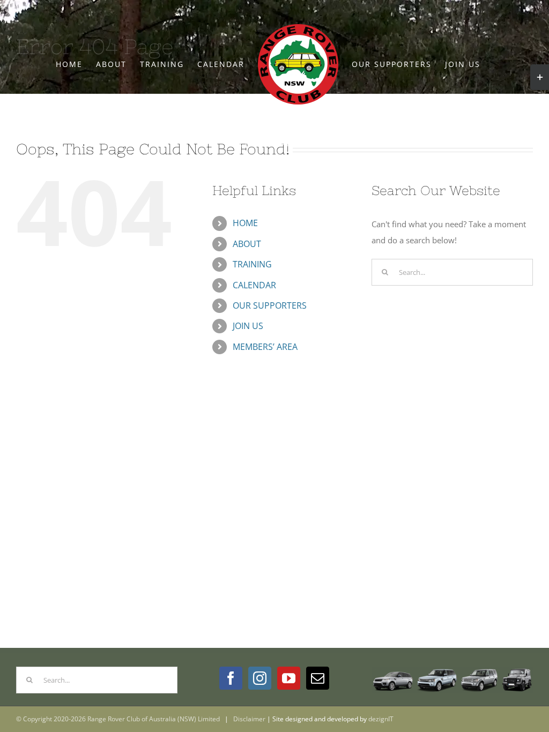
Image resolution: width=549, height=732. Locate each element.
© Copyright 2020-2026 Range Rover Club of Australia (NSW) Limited (118, 718)
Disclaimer (249, 718)
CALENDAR (254, 285)
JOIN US (248, 326)
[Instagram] (259, 678)
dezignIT (381, 718)
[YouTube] (288, 678)
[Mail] (317, 678)
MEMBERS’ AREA (265, 347)
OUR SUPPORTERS (270, 305)
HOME (245, 223)
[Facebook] (230, 678)
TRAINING (252, 264)
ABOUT (247, 244)
